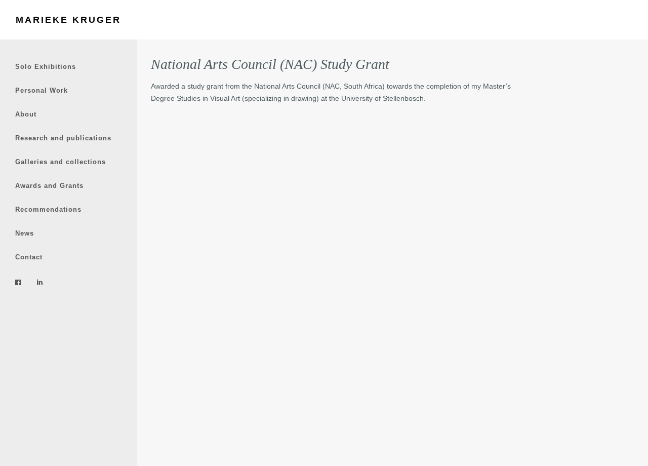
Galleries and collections (60, 162)
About (25, 114)
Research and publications (63, 138)
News (24, 233)
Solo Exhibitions (45, 66)
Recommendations (48, 209)
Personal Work (41, 90)
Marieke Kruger (68, 20)
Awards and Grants (49, 185)
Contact (29, 257)
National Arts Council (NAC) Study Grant (270, 64)
